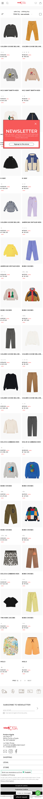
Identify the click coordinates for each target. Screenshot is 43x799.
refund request (21, 797)
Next (29, 680)
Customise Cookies (21, 789)
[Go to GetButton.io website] (38, 797)
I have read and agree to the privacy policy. (16, 712)
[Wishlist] (36, 3)
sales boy (17, 11)
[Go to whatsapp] (38, 793)
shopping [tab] (7, 757)
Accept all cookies (21, 785)
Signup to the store (21, 144)
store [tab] (6, 767)
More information (7, 781)
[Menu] (3, 3)
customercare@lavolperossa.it (14, 745)
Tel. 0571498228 (9, 740)
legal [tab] (6, 762)
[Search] (7, 3)
